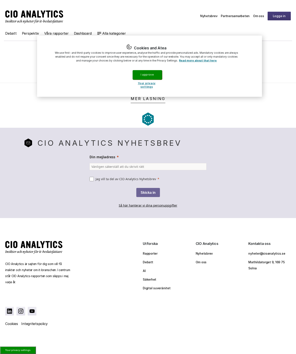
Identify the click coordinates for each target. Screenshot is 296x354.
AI (144, 271)
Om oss (258, 16)
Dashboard (83, 33)
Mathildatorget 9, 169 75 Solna (266, 265)
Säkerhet (149, 279)
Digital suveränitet (156, 288)
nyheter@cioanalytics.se (266, 253)
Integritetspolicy (34, 324)
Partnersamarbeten (235, 16)
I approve (147, 74)
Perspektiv (30, 33)
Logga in (279, 16)
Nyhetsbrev (209, 16)
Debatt (11, 33)
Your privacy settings (18, 350)
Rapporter (150, 253)
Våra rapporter (56, 33)
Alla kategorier (114, 33)
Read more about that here (198, 60)
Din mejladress (102, 157)
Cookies (11, 324)
